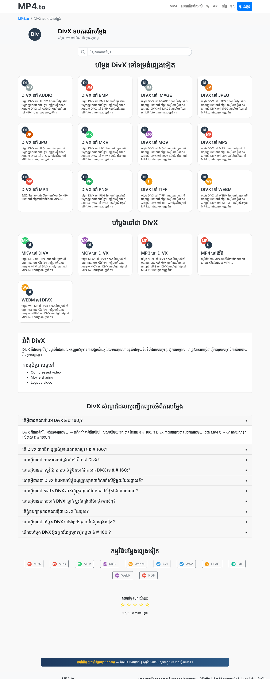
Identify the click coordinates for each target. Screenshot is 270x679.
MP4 (173, 6)
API (215, 6)
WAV (186, 564)
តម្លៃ (224, 6)
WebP (123, 575)
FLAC (213, 564)
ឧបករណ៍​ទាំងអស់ (192, 6)
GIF (237, 564)
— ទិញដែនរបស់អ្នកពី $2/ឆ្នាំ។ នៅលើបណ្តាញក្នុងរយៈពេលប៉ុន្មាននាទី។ (135, 662)
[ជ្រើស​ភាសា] (207, 6)
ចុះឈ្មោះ (244, 6)
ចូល (233, 6)
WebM (136, 564)
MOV (110, 564)
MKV (84, 564)
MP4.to (23, 18)
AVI (162, 564)
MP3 (59, 564)
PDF (149, 575)
